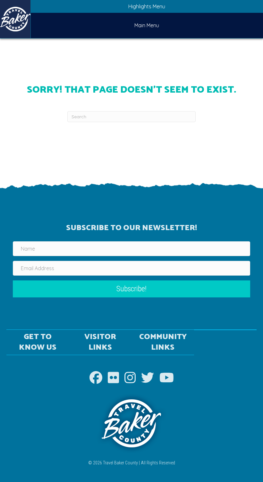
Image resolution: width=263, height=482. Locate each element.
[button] (131, 288)
